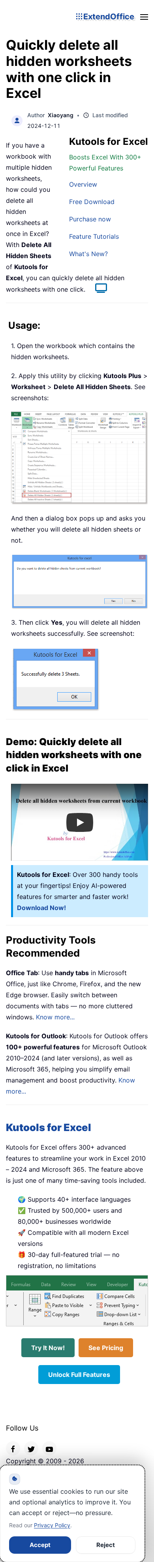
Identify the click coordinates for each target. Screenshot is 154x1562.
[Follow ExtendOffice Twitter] (31, 1448)
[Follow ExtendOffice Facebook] (13, 1448)
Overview (83, 184)
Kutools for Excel (48, 1127)
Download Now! (41, 908)
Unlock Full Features (79, 1374)
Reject (105, 1545)
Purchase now (90, 219)
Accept (40, 1545)
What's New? (88, 254)
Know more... (55, 1017)
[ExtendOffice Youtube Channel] (49, 1448)
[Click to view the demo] (97, 289)
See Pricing (105, 1348)
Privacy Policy (52, 1525)
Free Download (92, 202)
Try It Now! (48, 1348)
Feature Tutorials (94, 236)
